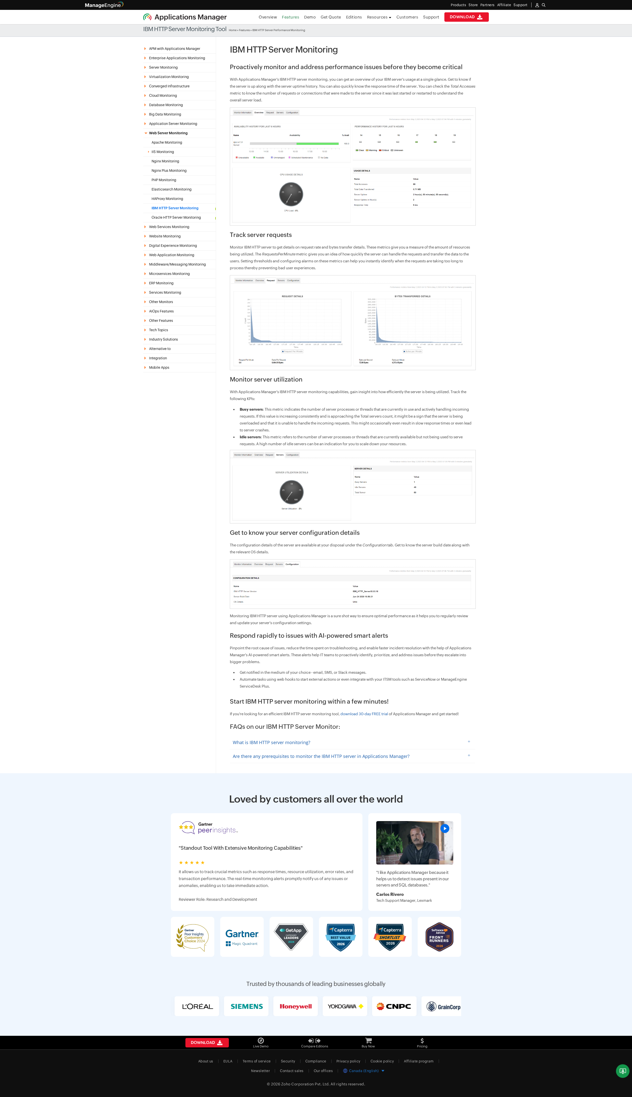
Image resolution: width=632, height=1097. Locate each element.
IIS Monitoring (163, 152)
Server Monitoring (163, 67)
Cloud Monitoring (163, 95)
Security (288, 1061)
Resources (378, 17)
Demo (310, 17)
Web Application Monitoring (171, 255)
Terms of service (257, 1061)
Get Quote (331, 17)
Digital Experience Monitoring (173, 246)
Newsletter (260, 1071)
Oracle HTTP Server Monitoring (176, 217)
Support (431, 17)
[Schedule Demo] (623, 1071)
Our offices (323, 1071)
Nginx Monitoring (165, 161)
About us (205, 1061)
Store (473, 5)
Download (463, 17)
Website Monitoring (165, 236)
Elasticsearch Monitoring (172, 189)
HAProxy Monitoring (167, 199)
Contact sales (292, 1071)
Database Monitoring (166, 105)
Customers (407, 17)
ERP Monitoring (161, 283)
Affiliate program (419, 1061)
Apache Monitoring (167, 142)
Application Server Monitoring (173, 124)
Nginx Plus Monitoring (169, 171)
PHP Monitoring (164, 180)
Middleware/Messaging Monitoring (177, 264)
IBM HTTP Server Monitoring (175, 208)
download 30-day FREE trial (364, 714)
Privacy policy (348, 1061)
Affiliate (504, 5)
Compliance (315, 1061)
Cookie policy (382, 1061)
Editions (354, 17)
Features (290, 17)
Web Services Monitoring (169, 227)
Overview (268, 17)
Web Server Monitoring (168, 133)
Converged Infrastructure (169, 86)
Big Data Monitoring (165, 114)
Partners (487, 5)
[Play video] (444, 828)
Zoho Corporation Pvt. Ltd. (305, 1084)
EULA (228, 1061)
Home (233, 30)
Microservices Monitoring (169, 274)
